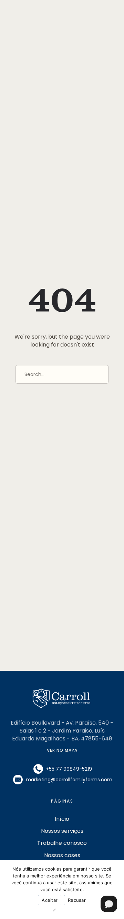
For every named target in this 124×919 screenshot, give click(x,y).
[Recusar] (56, 910)
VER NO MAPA (62, 750)
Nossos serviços (62, 831)
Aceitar (50, 900)
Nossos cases (62, 855)
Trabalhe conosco (62, 843)
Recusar (77, 900)
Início (62, 819)
